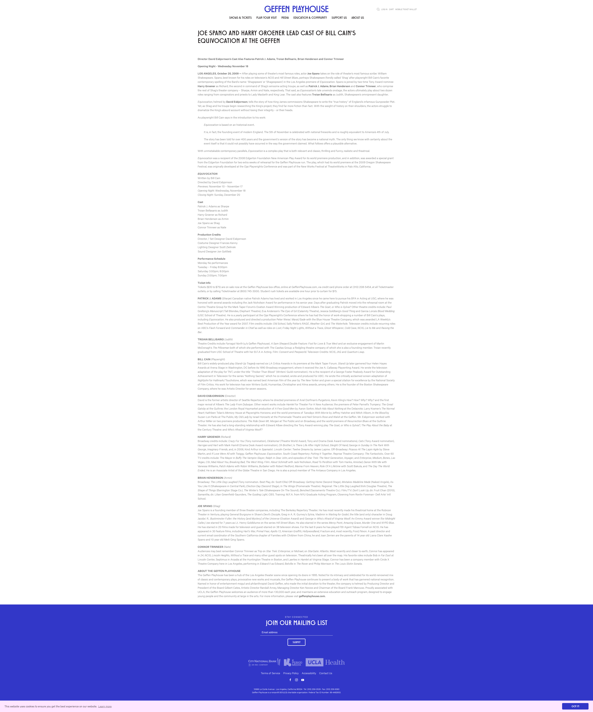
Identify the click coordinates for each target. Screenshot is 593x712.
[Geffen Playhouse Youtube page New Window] (302, 679)
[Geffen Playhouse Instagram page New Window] (296, 679)
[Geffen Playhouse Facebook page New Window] (290, 679)
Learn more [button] (105, 706)
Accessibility (309, 673)
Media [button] (285, 17)
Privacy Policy (291, 673)
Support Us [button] (339, 17)
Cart (391, 9)
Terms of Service (270, 673)
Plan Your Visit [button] (266, 17)
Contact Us (325, 673)
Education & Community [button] (310, 17)
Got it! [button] (575, 706)
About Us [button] (357, 17)
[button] (378, 9)
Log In (384, 9)
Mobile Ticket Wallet (406, 9)
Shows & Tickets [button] (240, 17)
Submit (296, 642)
